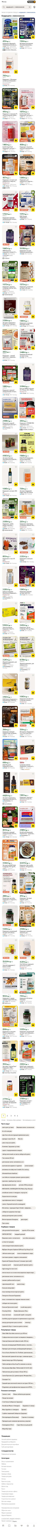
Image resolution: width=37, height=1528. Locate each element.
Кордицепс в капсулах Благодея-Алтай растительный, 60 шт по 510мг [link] (26, 323)
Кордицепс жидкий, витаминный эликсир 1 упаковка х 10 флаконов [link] (9, 423)
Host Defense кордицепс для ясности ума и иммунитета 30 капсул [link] (27, 964)
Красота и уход (6, 1481)
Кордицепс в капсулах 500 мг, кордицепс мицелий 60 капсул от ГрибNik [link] (9, 1032)
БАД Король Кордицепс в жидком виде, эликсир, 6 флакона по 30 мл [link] (10, 699)
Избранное (21, 1525)
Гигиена (4, 1469)
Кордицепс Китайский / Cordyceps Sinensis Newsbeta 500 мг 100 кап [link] (27, 699)
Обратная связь (6, 1510)
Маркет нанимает (7, 1513)
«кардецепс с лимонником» (27, 12)
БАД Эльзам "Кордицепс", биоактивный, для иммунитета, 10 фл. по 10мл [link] (26, 217)
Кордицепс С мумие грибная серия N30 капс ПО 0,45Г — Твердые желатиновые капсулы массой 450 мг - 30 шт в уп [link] (10, 999)
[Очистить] (29, 7)
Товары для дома (6, 1476)
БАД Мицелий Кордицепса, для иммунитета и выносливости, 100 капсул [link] (8, 765)
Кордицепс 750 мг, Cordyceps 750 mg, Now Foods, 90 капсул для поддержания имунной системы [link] (26, 628)
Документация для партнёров (10, 1444)
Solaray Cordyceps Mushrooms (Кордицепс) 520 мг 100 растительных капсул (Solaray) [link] (10, 592)
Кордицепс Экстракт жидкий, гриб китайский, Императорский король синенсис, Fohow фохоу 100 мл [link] (26, 899)
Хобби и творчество (7, 1484)
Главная (3, 1525)
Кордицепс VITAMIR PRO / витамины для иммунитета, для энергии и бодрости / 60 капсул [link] (27, 423)
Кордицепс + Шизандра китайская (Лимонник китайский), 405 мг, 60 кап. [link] (9, 80)
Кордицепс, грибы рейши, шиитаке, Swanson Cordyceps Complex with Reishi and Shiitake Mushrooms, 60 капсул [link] (9, 524)
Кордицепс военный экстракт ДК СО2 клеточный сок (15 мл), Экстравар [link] (26, 592)
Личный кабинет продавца (9, 1439)
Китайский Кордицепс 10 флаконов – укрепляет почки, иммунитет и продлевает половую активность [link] (27, 833)
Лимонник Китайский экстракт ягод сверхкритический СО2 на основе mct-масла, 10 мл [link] (27, 355)
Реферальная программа (9, 1454)
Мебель (4, 1464)
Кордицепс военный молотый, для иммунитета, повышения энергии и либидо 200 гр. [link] (27, 932)
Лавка (15, 1525)
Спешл (9, 1525)
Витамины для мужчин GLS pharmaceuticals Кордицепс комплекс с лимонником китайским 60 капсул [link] (27, 44)
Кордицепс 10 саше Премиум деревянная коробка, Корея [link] (26, 251)
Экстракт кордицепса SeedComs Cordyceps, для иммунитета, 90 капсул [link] (9, 323)
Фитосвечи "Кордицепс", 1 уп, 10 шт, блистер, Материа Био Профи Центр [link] (27, 732)
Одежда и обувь (6, 1474)
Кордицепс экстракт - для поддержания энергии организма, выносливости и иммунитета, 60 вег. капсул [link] (26, 1101)
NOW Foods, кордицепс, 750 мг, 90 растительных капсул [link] (27, 1067)
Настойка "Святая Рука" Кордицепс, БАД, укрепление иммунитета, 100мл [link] (10, 1067)
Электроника (5, 1471)
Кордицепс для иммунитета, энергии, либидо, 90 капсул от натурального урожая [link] (26, 180)
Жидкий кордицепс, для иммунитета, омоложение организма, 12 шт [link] (10, 662)
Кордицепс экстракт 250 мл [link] (10, 491)
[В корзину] (16, 37)
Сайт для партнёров (7, 1447)
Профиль (34, 1525)
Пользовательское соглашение (10, 1508)
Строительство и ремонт (9, 1499)
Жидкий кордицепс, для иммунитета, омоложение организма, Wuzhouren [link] (27, 664)
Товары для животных (8, 1496)
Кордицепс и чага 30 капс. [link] (9, 559)
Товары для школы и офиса (9, 1491)
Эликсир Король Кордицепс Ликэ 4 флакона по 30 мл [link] (8, 628)
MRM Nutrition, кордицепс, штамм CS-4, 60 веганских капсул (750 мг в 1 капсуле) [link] (10, 251)
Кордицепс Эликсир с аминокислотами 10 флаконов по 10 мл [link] (26, 798)
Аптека (4, 1479)
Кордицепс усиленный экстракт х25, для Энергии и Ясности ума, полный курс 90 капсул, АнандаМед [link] (27, 287)
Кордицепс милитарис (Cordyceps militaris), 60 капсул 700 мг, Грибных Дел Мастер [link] (26, 524)
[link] (8, 1127)
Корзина (28, 1525)
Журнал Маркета (6, 1515)
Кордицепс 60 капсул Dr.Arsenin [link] (26, 999)
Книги (3, 1489)
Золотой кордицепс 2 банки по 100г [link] (9, 966)
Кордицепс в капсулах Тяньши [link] (26, 559)
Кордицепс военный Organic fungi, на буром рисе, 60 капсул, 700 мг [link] (10, 732)
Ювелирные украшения (8, 1504)
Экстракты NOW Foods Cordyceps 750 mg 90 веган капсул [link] (9, 866)
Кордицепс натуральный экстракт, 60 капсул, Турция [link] (10, 932)
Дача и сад (5, 1486)
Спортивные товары (7, 1494)
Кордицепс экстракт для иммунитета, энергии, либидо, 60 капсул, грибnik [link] (10, 180)
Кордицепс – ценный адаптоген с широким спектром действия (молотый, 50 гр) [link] (9, 356)
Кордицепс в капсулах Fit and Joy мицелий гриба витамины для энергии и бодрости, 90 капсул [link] (10, 114)
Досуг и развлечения (8, 1461)
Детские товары (6, 1501)
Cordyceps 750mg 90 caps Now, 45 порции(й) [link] (9, 1101)
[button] (34, 7)
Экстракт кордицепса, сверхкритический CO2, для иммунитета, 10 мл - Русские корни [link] (10, 798)
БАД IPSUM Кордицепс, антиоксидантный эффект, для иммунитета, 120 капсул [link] (27, 458)
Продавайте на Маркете (8, 1442)
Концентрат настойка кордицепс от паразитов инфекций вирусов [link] (10, 899)
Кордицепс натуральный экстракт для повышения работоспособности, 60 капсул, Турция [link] (27, 1032)
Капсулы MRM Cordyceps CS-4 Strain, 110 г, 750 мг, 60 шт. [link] (27, 389)
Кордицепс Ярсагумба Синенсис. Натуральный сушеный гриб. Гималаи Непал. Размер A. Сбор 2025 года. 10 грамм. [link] (27, 866)
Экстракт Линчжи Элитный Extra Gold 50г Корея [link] (9, 458)
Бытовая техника (6, 1466)
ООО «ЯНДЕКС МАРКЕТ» (13, 1519)
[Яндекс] (14, 1521)
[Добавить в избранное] (16, 19)
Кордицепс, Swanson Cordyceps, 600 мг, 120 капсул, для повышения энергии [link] (9, 287)
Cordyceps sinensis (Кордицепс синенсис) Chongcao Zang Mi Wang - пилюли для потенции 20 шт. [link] (27, 765)
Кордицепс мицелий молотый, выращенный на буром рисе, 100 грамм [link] (26, 147)
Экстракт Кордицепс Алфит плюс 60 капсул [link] (26, 491)
